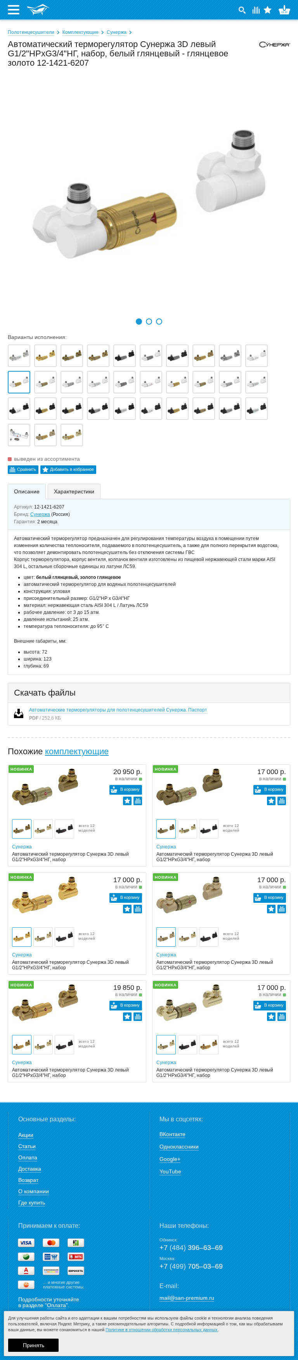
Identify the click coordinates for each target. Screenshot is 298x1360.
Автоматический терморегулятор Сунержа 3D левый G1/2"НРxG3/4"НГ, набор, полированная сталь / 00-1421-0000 (19, 355)
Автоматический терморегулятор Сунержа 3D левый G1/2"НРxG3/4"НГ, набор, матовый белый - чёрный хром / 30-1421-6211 (151, 355)
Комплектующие (80, 32)
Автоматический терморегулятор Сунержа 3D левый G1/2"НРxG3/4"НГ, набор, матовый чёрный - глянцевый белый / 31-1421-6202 (19, 408)
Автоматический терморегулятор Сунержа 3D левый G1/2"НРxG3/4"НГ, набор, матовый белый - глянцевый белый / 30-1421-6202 (151, 382)
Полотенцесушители (31, 32)
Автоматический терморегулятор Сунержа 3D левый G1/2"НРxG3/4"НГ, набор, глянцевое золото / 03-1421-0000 (45, 355)
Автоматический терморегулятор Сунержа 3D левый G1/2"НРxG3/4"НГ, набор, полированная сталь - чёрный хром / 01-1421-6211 (19, 435)
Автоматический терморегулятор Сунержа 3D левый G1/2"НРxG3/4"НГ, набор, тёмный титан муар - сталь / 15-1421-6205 (230, 408)
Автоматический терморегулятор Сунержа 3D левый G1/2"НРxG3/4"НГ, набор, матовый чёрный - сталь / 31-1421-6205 (98, 408)
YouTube (170, 1171)
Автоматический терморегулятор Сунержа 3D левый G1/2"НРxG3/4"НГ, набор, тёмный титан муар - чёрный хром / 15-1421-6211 (177, 355)
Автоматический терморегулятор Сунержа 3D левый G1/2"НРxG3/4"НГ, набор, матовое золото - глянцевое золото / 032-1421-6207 (203, 355)
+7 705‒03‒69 (191, 1266)
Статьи (27, 1146)
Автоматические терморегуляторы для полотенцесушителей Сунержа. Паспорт (118, 710)
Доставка (29, 1169)
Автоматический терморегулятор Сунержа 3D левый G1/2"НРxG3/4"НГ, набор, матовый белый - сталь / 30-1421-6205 (230, 382)
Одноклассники (179, 1146)
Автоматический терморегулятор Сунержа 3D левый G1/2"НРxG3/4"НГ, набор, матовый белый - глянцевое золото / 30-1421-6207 (177, 382)
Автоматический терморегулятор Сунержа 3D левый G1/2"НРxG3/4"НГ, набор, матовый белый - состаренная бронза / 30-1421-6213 (203, 382)
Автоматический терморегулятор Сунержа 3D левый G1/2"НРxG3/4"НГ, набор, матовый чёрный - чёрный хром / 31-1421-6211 (124, 355)
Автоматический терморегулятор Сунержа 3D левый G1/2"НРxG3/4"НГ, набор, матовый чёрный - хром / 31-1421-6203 (124, 408)
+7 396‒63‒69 (191, 1248)
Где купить (31, 1202)
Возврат (28, 1180)
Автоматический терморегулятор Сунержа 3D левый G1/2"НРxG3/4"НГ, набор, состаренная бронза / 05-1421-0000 (72, 355)
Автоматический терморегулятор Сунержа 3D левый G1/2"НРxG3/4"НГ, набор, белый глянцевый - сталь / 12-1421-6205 (72, 382)
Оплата (27, 1157)
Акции (25, 1135)
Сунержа (116, 32)
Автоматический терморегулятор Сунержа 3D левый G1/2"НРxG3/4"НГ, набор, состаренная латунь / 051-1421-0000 (98, 355)
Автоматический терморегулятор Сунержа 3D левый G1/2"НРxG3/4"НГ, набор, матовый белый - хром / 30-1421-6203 (256, 382)
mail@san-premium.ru (186, 1298)
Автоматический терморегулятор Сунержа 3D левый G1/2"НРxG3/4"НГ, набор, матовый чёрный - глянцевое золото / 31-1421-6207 (45, 408)
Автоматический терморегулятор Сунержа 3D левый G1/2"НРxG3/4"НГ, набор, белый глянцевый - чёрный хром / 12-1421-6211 (124, 382)
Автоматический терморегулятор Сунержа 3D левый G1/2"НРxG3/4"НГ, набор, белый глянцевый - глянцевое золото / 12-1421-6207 (19, 382)
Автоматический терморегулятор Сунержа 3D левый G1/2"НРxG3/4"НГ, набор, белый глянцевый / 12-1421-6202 (256, 355)
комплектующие (77, 751)
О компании (33, 1191)
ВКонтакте (172, 1134)
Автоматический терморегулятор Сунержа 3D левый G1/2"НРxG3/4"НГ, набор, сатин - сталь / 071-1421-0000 (230, 355)
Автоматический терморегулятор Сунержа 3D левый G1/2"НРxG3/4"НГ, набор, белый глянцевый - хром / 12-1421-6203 (98, 382)
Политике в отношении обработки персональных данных (162, 1329)
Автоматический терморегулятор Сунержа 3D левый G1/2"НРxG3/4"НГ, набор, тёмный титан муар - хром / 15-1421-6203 (256, 408)
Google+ (169, 1159)
